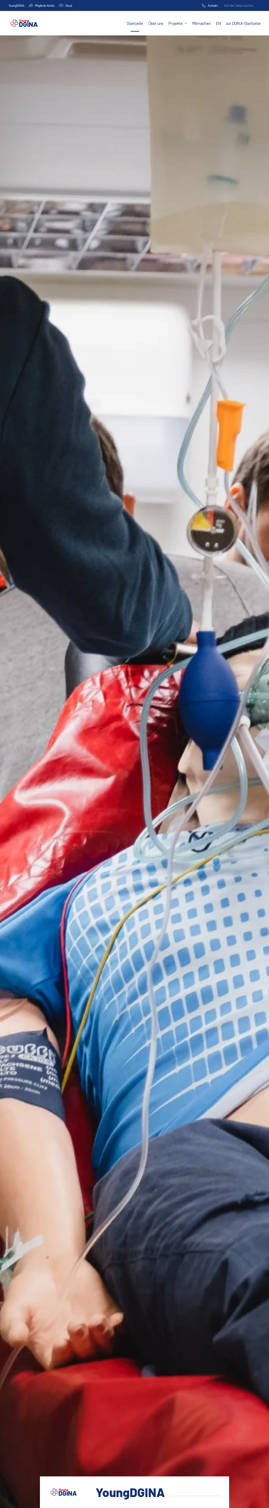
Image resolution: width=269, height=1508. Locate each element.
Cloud (68, 5)
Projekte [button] (175, 23)
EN (218, 23)
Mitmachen (201, 23)
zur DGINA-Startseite (243, 23)
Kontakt (213, 5)
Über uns (156, 23)
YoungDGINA (16, 5)
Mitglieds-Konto (44, 5)
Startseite (135, 23)
